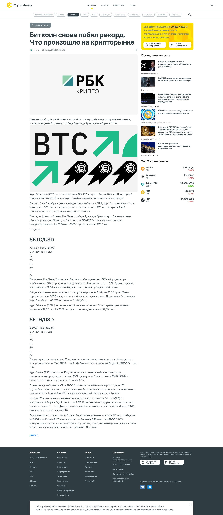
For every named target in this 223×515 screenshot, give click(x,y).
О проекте (89, 457)
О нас (133, 5)
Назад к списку (41, 25)
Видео (61, 14)
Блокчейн (135, 14)
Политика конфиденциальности (122, 458)
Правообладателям (121, 464)
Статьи (104, 5)
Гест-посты (62, 481)
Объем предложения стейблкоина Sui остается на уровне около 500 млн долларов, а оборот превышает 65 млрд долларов (174, 98)
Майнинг (148, 14)
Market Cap (119, 5)
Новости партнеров (65, 490)
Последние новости (44, 14)
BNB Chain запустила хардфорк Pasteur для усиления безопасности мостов (175, 112)
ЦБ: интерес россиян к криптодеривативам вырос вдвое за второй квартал (174, 145)
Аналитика (61, 486)
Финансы (162, 14)
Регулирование (63, 471)
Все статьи (62, 457)
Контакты (89, 471)
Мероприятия (91, 476)
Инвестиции (62, 467)
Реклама (89, 467)
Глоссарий (89, 481)
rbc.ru (33, 434)
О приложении (91, 462)
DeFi (84, 14)
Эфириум (106, 14)
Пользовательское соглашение (121, 479)
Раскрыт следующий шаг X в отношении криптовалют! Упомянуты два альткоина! (174, 64)
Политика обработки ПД (123, 474)
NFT (94, 14)
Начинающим (63, 495)
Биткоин (33, 467)
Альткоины (120, 14)
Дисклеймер (118, 469)
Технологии (62, 476)
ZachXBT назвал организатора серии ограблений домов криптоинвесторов (174, 79)
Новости (91, 5)
